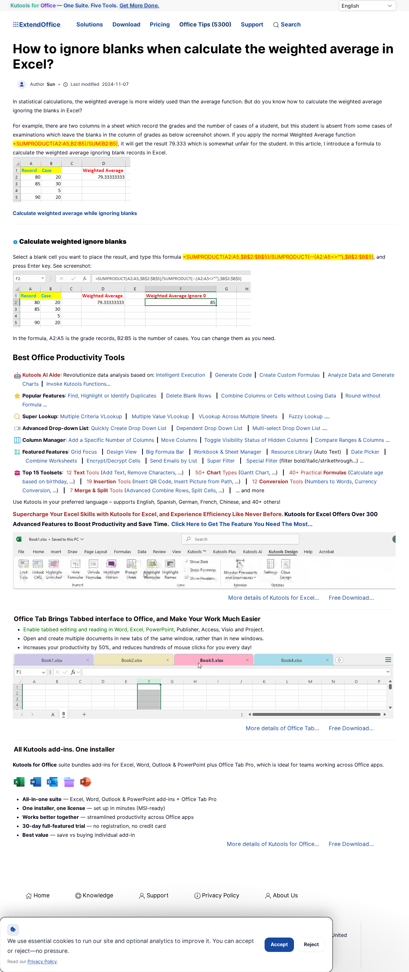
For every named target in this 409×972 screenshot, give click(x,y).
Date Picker (365, 452)
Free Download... (351, 597)
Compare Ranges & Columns (349, 440)
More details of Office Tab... (282, 728)
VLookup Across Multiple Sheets (238, 416)
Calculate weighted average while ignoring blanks (75, 213)
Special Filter (262, 460)
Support (252, 24)
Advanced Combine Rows (157, 490)
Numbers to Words (329, 481)
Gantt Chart (254, 472)
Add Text (114, 472)
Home (42, 895)
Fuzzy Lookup (306, 416)
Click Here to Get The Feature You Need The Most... (242, 524)
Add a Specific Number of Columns (111, 440)
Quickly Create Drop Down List (128, 428)
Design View (122, 452)
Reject (311, 944)
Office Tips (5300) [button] (205, 24)
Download (126, 24)
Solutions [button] (89, 24)
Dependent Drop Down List (209, 428)
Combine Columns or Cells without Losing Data (278, 395)
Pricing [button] (160, 24)
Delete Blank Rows (188, 395)
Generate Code (233, 375)
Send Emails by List (173, 460)
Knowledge (98, 895)
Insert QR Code (152, 481)
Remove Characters (151, 472)
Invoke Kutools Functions (76, 384)
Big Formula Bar (165, 452)
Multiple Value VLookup (160, 416)
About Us (285, 895)
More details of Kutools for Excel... (273, 597)
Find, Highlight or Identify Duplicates (112, 395)
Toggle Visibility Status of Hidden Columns (256, 440)
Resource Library (291, 452)
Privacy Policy (220, 895)
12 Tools (82, 472)
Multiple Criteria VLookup (91, 416)
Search (291, 24)
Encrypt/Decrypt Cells (113, 460)
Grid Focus (84, 452)
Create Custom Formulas (289, 375)
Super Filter (221, 460)
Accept (279, 944)
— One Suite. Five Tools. (85, 5)
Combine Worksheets (51, 460)
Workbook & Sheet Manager (227, 452)
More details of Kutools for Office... (273, 844)
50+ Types (216, 472)
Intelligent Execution (180, 375)
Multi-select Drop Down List (286, 428)
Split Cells (203, 490)
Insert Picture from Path (203, 481)
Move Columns (179, 440)
